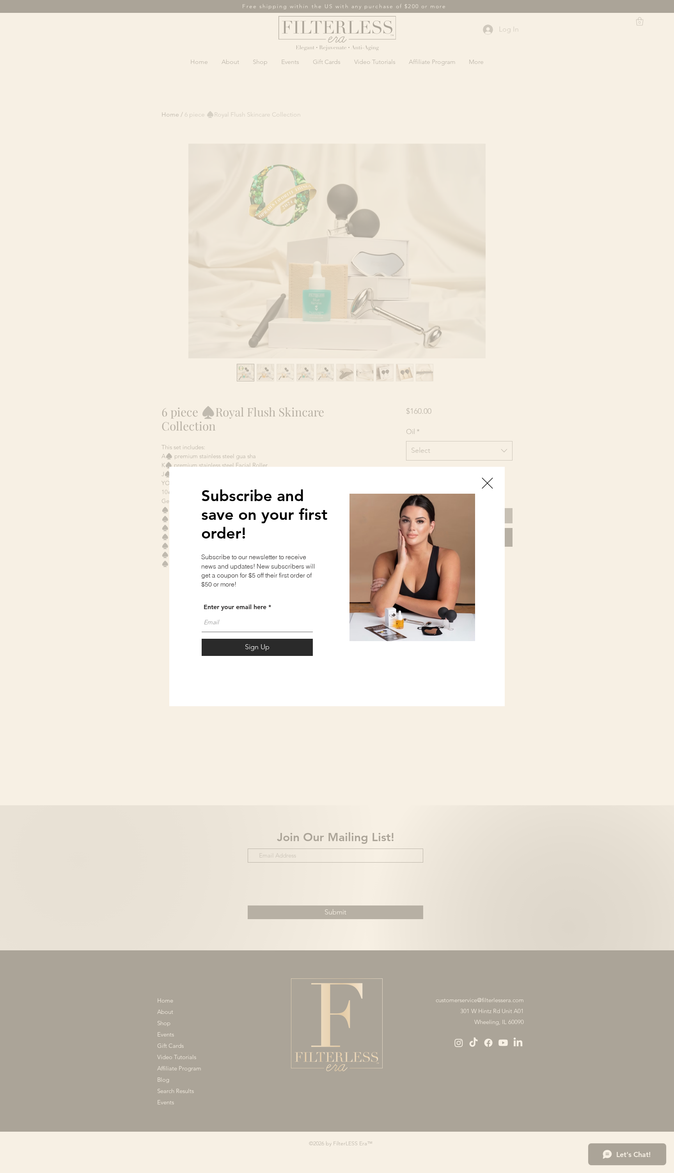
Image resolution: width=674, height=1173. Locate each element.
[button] (487, 483)
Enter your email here (235, 607)
